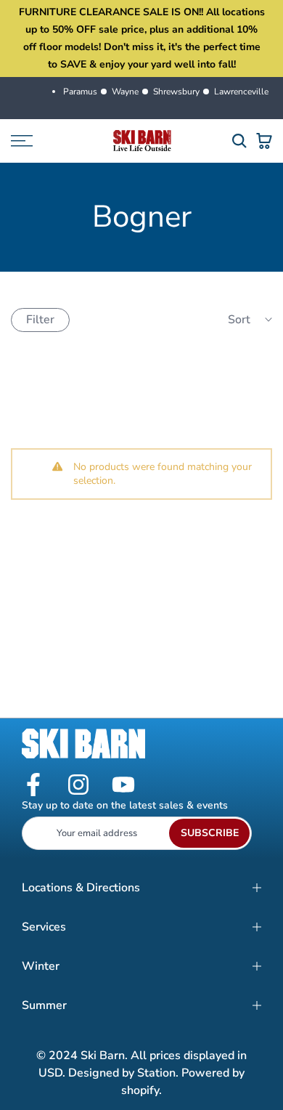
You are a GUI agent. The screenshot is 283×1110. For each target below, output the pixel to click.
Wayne (125, 91)
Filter (40, 320)
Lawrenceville (241, 91)
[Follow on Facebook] (33, 785)
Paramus (80, 91)
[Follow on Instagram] (78, 785)
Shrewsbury (176, 91)
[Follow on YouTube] (123, 785)
